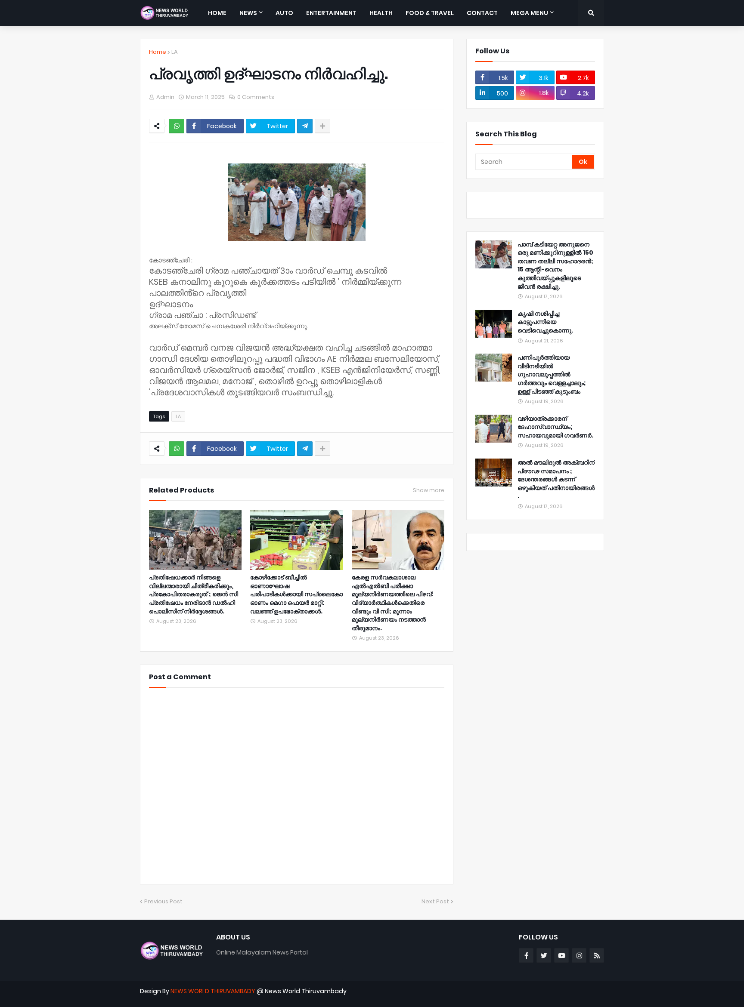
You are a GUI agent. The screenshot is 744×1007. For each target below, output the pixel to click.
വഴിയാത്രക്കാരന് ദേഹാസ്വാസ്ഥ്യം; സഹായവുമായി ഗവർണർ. (555, 427)
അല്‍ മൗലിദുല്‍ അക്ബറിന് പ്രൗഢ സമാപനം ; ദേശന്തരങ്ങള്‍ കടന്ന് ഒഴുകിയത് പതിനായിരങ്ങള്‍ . (556, 479)
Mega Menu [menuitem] (529, 13)
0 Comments (255, 97)
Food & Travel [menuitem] (430, 13)
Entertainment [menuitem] (331, 13)
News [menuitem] (248, 13)
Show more (428, 490)
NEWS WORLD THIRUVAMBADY (212, 991)
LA (174, 52)
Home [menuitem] (217, 13)
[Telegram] (305, 126)
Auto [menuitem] (284, 13)
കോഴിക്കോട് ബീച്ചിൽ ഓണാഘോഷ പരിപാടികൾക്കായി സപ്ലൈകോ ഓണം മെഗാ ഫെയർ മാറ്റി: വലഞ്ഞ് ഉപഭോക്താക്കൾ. (296, 594)
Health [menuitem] (381, 13)
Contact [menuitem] (482, 13)
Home (157, 52)
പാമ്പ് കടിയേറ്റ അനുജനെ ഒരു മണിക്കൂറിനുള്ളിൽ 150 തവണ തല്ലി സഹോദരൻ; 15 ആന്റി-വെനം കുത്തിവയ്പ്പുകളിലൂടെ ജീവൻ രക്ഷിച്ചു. (555, 265)
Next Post (435, 901)
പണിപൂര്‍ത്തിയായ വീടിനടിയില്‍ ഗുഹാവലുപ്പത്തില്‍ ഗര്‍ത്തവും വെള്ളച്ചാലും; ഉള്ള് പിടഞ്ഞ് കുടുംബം (552, 374)
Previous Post (163, 901)
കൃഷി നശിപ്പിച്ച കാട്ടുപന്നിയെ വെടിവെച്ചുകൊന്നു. (545, 322)
